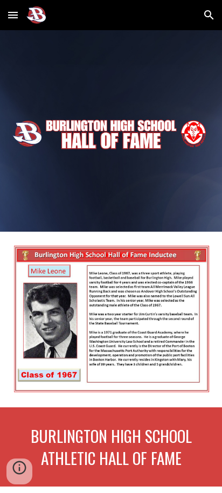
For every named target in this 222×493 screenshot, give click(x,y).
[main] (111, 447)
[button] (13, 15)
